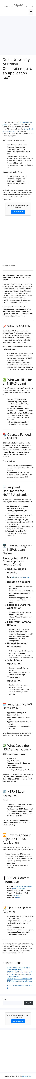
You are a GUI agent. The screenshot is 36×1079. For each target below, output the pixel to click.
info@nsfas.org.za (18, 888)
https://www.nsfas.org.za (21, 577)
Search (5, 999)
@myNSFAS (17, 895)
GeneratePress (26, 1076)
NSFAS (17, 897)
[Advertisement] (18, 34)
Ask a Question (18, 212)
